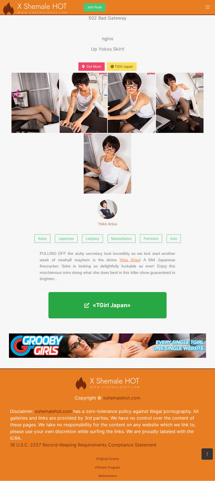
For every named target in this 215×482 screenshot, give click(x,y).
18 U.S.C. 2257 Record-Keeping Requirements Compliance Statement (83, 445)
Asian (42, 238)
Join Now (94, 7)
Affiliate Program (107, 467)
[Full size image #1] (83, 103)
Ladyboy (92, 238)
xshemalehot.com (121, 398)
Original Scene (107, 459)
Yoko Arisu (107, 224)
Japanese (66, 238)
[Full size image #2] (131, 103)
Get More (94, 66)
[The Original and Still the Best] (107, 356)
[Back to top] (207, 454)
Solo (173, 238)
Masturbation (121, 238)
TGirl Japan (124, 66)
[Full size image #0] (35, 103)
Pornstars (151, 238)
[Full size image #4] (107, 163)
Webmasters (107, 476)
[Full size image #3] (180, 103)
